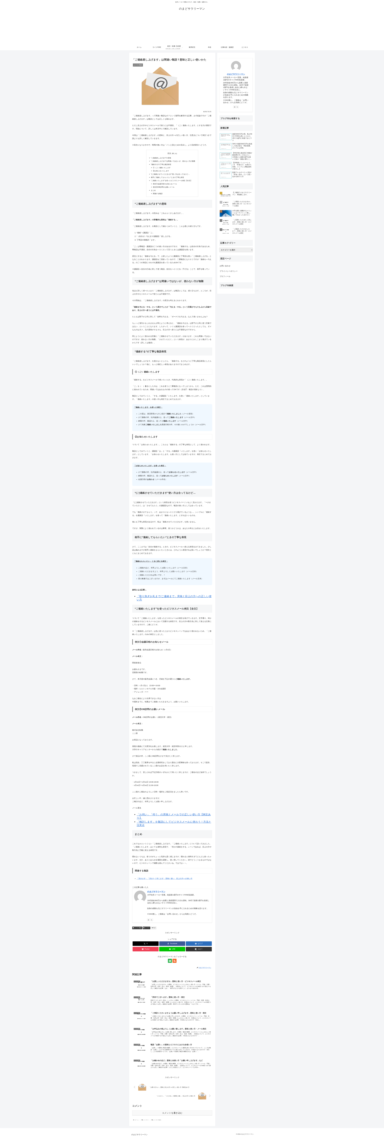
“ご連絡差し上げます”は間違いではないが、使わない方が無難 (173, 161)
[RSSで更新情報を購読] (151, 920)
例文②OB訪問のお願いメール (163, 187)
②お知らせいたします (161, 171)
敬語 (154, 928)
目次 (169, 153)
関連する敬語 (157, 193)
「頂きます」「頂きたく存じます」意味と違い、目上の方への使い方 (164, 879)
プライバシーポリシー (229, 271)
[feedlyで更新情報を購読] (148, 920)
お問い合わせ (225, 266)
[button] (199, 949)
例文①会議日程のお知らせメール (165, 184)
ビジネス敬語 (138, 928)
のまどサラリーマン (156, 891)
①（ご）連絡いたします (161, 167)
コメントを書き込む (172, 1113)
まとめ (153, 190)
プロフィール (225, 276)
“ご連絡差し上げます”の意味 (161, 158)
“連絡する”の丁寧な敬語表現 (161, 164)
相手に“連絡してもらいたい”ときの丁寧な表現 (167, 177)
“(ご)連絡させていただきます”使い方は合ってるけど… (170, 174)
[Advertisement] (192, 29)
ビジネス (147, 928)
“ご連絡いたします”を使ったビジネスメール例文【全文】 (171, 180)
